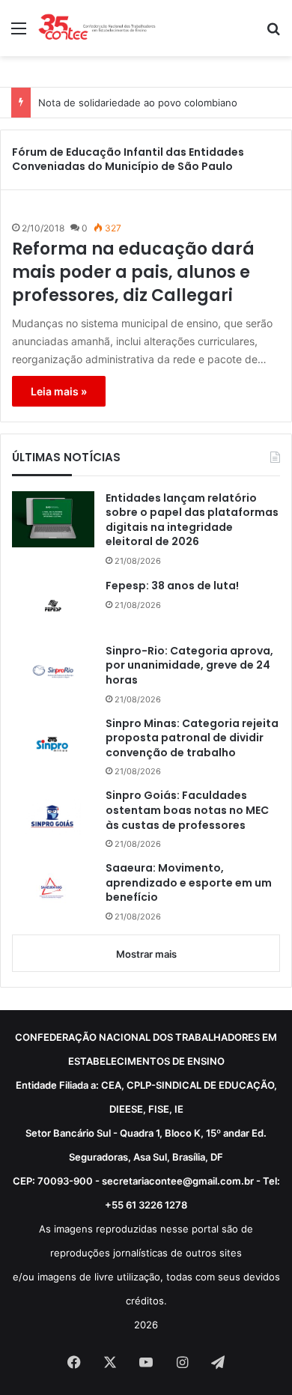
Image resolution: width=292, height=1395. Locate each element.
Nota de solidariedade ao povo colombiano (137, 103)
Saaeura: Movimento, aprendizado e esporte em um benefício (189, 883)
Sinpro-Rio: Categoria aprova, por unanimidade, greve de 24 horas (189, 665)
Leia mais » (59, 391)
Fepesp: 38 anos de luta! (172, 586)
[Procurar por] (273, 33)
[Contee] (97, 28)
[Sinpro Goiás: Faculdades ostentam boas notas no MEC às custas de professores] (53, 816)
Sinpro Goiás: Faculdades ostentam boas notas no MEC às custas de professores (187, 810)
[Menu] (18, 33)
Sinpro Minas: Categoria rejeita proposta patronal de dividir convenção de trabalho (192, 738)
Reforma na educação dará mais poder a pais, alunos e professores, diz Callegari (133, 272)
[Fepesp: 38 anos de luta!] (53, 605)
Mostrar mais (146, 954)
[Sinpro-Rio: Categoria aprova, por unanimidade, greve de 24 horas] (53, 671)
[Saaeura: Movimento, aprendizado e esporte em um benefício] (53, 889)
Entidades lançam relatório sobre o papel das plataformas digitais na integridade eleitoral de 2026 (192, 520)
